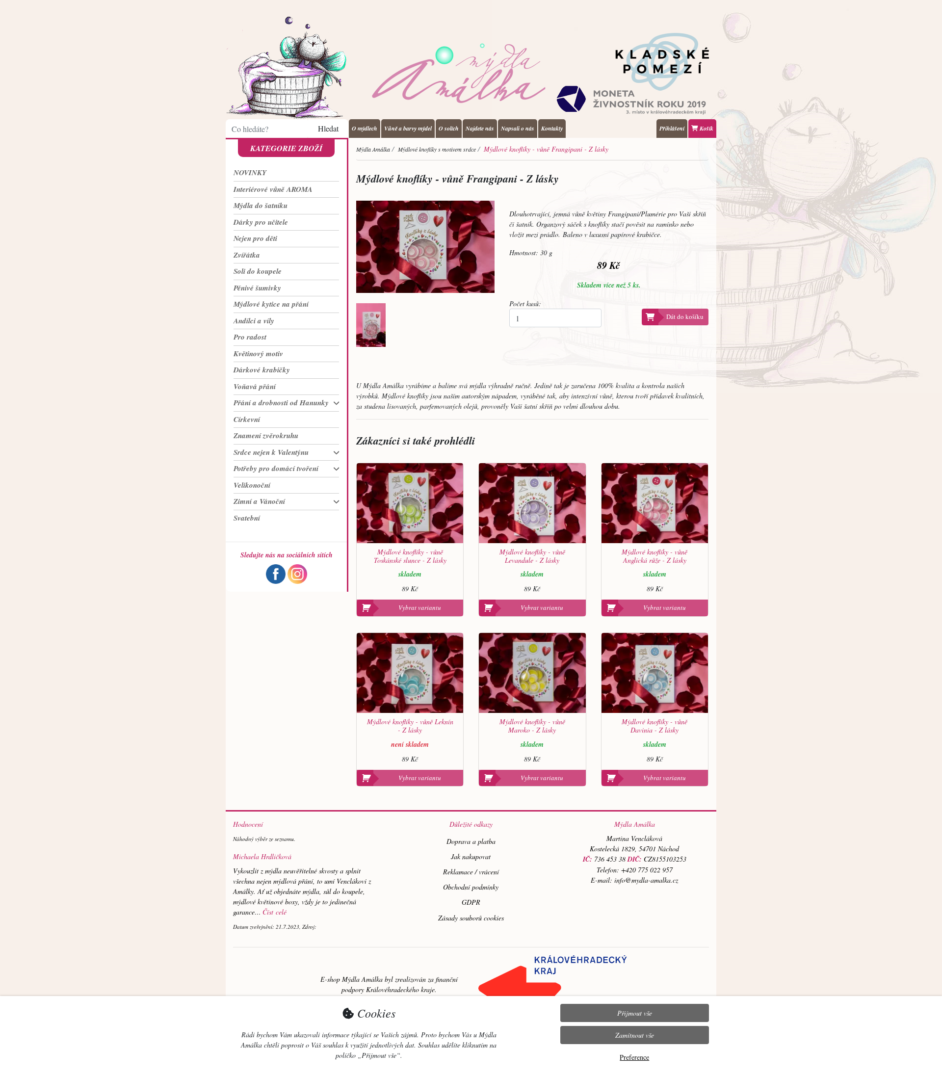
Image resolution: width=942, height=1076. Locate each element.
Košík (705, 128)
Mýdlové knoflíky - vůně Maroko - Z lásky (532, 726)
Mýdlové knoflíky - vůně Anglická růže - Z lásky (654, 556)
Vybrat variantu (419, 607)
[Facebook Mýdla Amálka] (276, 572)
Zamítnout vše (634, 1035)
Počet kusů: (525, 303)
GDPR (471, 902)
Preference (634, 1057)
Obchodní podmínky (470, 887)
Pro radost (250, 337)
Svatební (247, 518)
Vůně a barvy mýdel (408, 128)
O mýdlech (364, 128)
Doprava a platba (471, 841)
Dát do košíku (685, 316)
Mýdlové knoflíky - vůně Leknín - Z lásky (410, 726)
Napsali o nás (517, 128)
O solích (449, 128)
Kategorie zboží (286, 148)
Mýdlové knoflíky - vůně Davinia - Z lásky (654, 726)
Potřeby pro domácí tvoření (276, 468)
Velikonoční (252, 485)
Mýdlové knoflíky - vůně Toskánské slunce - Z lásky (410, 556)
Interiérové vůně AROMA (273, 189)
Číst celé (274, 912)
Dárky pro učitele (261, 222)
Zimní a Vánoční (259, 501)
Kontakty (552, 128)
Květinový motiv (258, 353)
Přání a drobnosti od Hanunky (281, 402)
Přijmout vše (634, 1013)
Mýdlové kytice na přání (271, 304)
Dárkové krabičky (262, 370)
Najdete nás (480, 128)
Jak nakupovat (471, 856)
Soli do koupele (258, 271)
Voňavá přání (255, 386)
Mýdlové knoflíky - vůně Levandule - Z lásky (532, 556)
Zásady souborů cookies (471, 917)
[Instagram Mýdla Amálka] (297, 572)
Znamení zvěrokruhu (266, 435)
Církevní (247, 419)
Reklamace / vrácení (471, 871)
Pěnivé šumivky (257, 288)
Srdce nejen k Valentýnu (271, 452)
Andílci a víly (254, 320)
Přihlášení (671, 128)
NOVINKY (250, 172)
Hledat (328, 128)
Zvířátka (247, 255)
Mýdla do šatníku (261, 205)
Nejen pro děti (255, 238)
